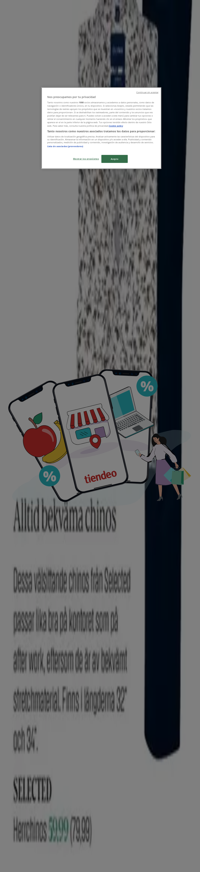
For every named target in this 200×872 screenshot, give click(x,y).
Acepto (114, 158)
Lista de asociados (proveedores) (65, 146)
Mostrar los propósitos (86, 158)
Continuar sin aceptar (147, 92)
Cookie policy (116, 125)
